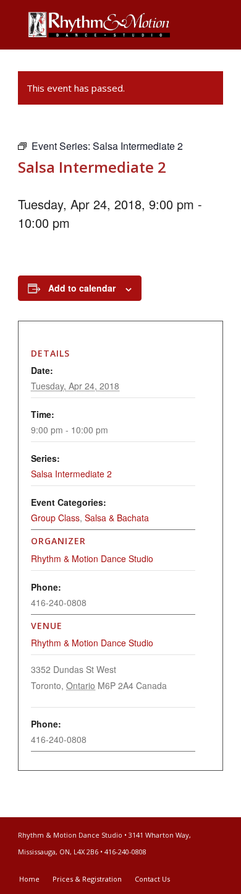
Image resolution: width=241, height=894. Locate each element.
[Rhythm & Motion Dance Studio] (100, 25)
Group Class (55, 517)
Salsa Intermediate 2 (71, 473)
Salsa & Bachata (117, 517)
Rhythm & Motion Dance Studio (92, 642)
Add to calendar (82, 288)
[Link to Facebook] (195, 866)
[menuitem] (29, 879)
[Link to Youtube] (214, 866)
